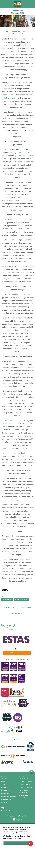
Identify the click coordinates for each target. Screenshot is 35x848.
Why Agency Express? (25, 781)
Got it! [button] (17, 843)
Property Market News (21, 599)
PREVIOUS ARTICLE (9, 607)
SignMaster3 (5, 793)
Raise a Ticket (5, 811)
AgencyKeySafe (6, 790)
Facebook (12, 816)
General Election (7, 599)
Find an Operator (6, 799)
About (3, 781)
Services (4, 784)
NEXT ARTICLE (27, 607)
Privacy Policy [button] (17, 838)
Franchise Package (24, 784)
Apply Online (22, 798)
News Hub (4, 802)
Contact (3, 805)
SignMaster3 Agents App (8, 796)
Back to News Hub (17, 613)
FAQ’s (3, 808)
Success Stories (24, 795)
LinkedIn (23, 816)
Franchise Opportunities (26, 787)
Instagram (19, 820)
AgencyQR (4, 787)
